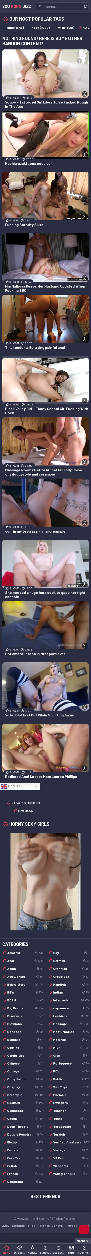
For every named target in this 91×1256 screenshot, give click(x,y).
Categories (20, 1252)
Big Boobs (25, 1008)
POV (71, 1071)
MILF (71, 1047)
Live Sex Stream (58, 1252)
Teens (71, 1118)
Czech (25, 1118)
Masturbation (71, 1032)
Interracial (71, 1000)
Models (32, 1252)
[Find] (85, 6)
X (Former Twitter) (25, 803)
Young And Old (71, 1174)
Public (71, 1079)
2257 (6, 1225)
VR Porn (71, 1158)
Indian (71, 992)
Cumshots (25, 1111)
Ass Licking (25, 976)
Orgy (71, 1055)
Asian (25, 969)
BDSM (25, 1000)
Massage (71, 1024)
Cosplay (25, 1087)
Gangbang (25, 1182)
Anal (25, 961)
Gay (71, 953)
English (14, 786)
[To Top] (84, 1229)
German (71, 961)
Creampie (25, 1095)
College (25, 1071)
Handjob (71, 984)
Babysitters (25, 984)
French (25, 1174)
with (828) (66, 27)
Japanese (71, 1008)
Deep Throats (25, 1126)
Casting (25, 1047)
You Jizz (16, 6)
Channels (45, 1252)
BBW (25, 992)
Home (6, 1252)
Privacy (71, 1225)
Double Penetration (25, 1134)
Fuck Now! (84, 1252)
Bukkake (25, 1040)
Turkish (71, 1134)
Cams (71, 1252)
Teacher (71, 1111)
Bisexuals (25, 1016)
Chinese (25, 1063)
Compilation (25, 1079)
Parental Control (50, 1225)
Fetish (25, 1166)
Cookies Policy (23, 1225)
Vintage (71, 1150)
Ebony (25, 1142)
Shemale (71, 1095)
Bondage (25, 1032)
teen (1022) (41, 27)
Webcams (71, 1166)
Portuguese (71, 1063)
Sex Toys (71, 1087)
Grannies (71, 969)
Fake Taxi (25, 1158)
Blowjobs (25, 1024)
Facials (25, 1150)
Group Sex (71, 976)
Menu (81, 1241)
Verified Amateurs (71, 1142)
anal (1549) (15, 27)
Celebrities (25, 1055)
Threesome (71, 1126)
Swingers (71, 1103)
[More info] (85, 94)
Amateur (25, 953)
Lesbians (71, 1016)
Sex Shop (25, 811)
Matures (71, 1040)
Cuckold (25, 1103)
